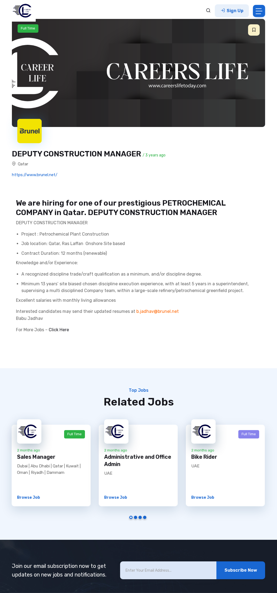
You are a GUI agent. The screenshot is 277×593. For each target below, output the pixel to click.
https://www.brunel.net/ (34, 174)
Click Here (59, 329)
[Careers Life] (24, 11)
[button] (254, 30)
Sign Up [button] (234, 10)
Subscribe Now (241, 570)
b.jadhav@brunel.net (157, 311)
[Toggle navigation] (259, 11)
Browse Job (28, 497)
